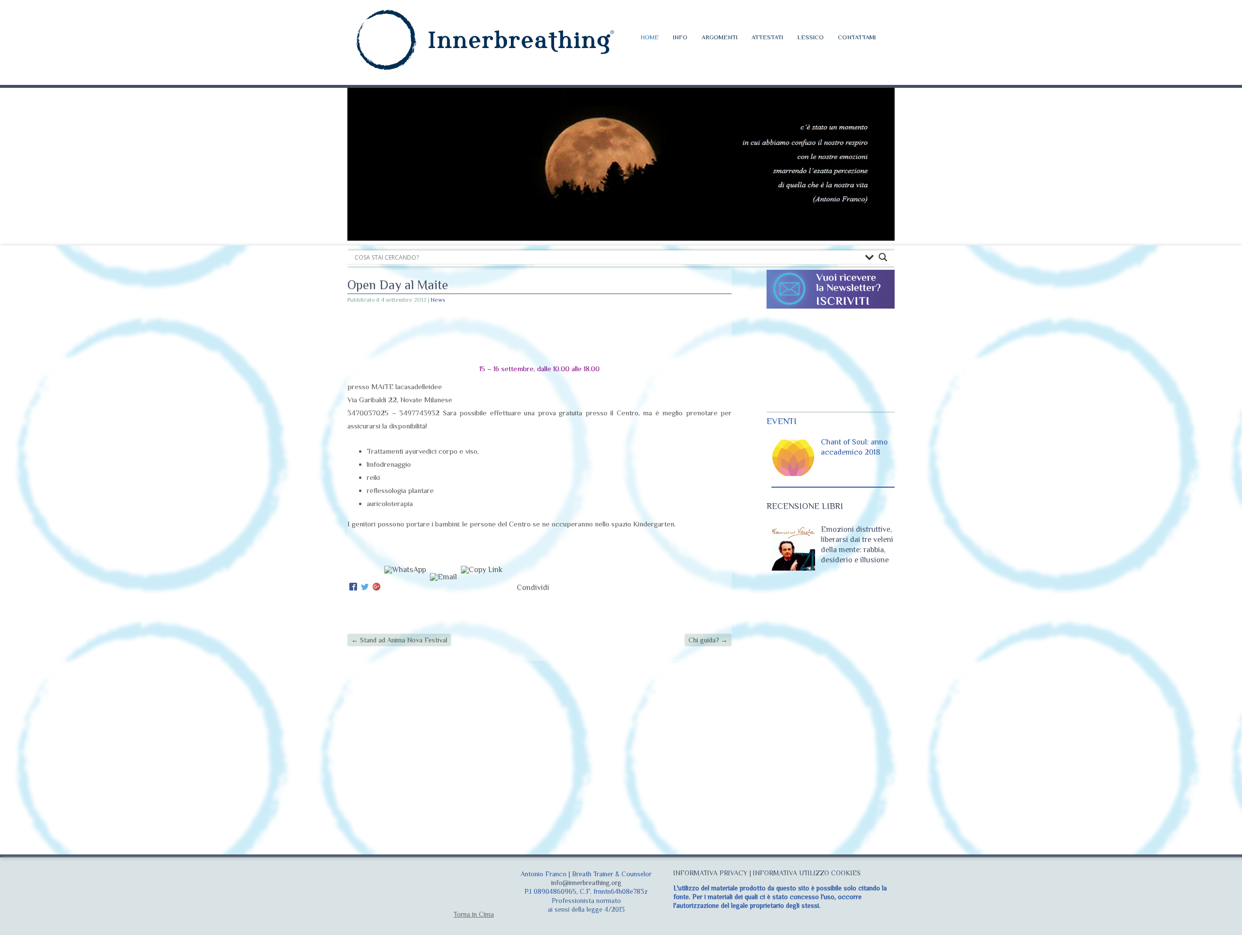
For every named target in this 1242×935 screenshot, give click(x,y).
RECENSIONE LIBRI (805, 506)
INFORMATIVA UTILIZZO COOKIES (807, 873)
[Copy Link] (482, 587)
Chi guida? (708, 640)
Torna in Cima (474, 914)
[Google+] (376, 587)
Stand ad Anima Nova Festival (399, 640)
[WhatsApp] (405, 587)
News (438, 299)
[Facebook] (353, 587)
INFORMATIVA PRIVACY (710, 873)
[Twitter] (365, 587)
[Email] (443, 587)
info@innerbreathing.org (586, 882)
